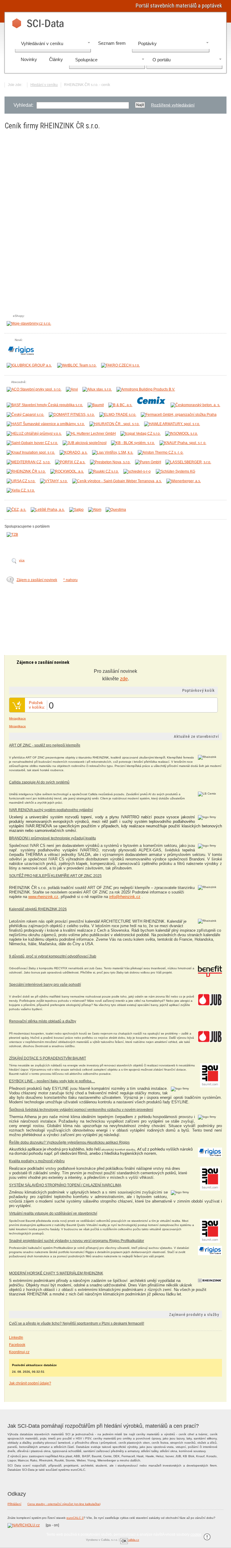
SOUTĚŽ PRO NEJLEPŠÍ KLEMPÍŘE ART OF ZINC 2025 (55, 876)
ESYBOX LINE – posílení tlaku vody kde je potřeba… (52, 1081)
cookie (195, 1534)
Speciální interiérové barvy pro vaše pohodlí (45, 984)
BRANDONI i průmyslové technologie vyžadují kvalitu (52, 838)
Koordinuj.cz (19, 1352)
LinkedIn (16, 1337)
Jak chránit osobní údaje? (30, 1383)
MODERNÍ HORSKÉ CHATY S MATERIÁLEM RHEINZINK (56, 1273)
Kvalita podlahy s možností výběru (37, 1161)
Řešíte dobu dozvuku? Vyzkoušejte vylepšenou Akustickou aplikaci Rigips (69, 1142)
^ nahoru (70, 580)
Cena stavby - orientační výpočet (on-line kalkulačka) (63, 1504)
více (22, 560)
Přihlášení (14, 1504)
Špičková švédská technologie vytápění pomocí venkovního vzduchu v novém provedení (81, 1110)
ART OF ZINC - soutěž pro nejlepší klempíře (44, 745)
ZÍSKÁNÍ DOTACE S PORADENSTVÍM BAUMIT (47, 1058)
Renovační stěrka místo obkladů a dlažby (42, 1021)
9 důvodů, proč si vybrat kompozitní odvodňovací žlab (52, 956)
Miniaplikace (17, 718)
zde (124, 678)
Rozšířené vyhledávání (173, 105)
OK (124, 1541)
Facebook (17, 1345)
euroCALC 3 (75, 1517)
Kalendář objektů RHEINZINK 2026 (38, 909)
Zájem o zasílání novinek (37, 580)
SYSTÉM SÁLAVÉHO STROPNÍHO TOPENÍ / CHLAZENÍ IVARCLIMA (65, 1185)
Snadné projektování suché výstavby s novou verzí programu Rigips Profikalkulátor (76, 1241)
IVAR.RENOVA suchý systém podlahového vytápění (51, 810)
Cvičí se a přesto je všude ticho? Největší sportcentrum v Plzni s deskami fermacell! (76, 1323)
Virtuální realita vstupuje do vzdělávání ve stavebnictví (53, 1213)
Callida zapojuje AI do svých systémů (39, 782)
